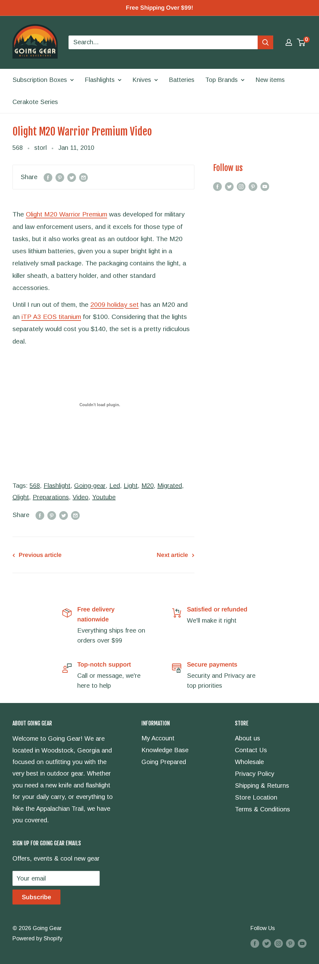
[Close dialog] (245, 426)
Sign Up (112, 508)
